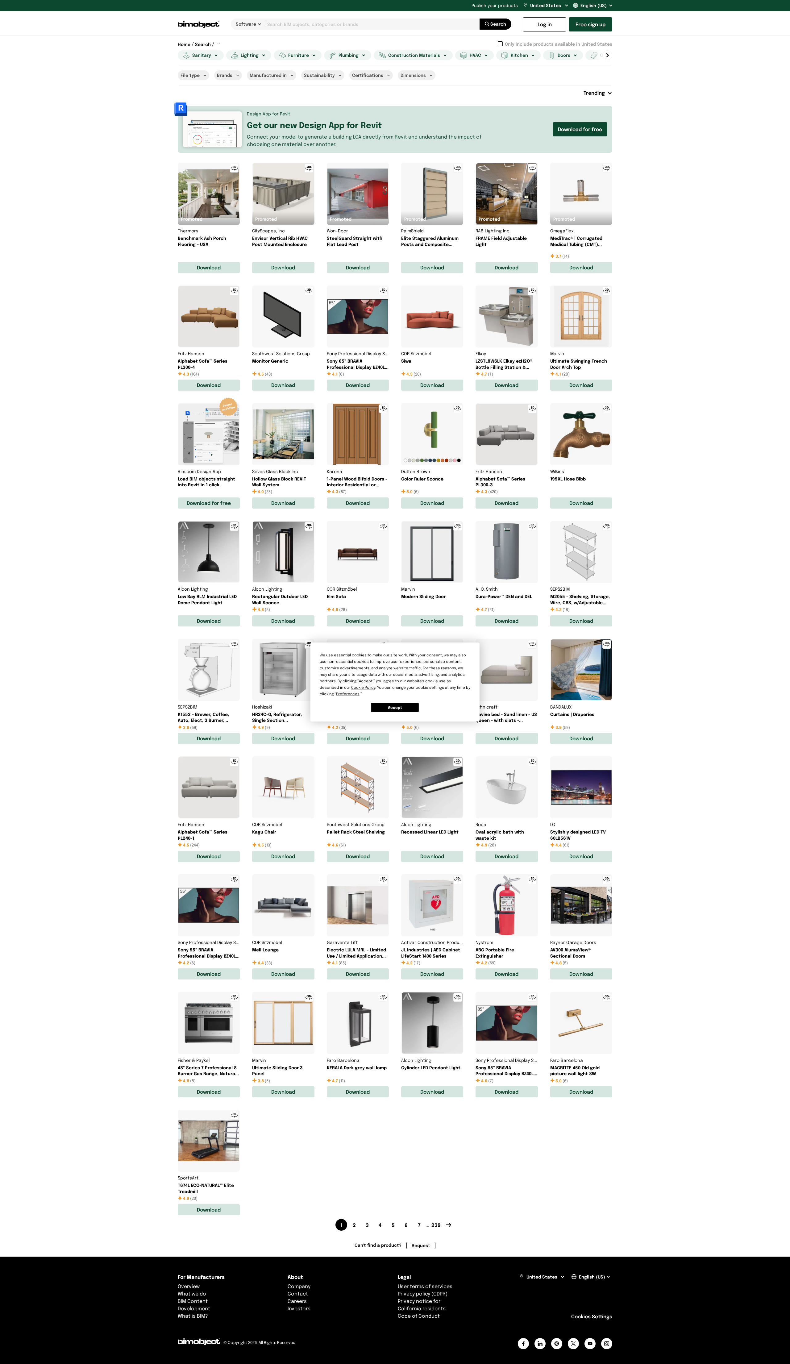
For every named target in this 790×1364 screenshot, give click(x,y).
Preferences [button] (348, 694)
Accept (395, 707)
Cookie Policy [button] (363, 687)
